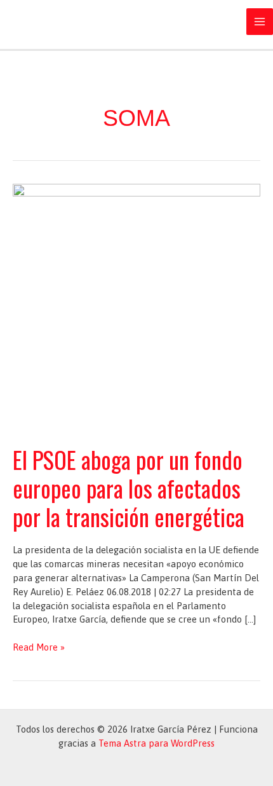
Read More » (39, 647)
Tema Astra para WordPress (156, 743)
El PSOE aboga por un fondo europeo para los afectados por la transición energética (128, 488)
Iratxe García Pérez (89, 21)
